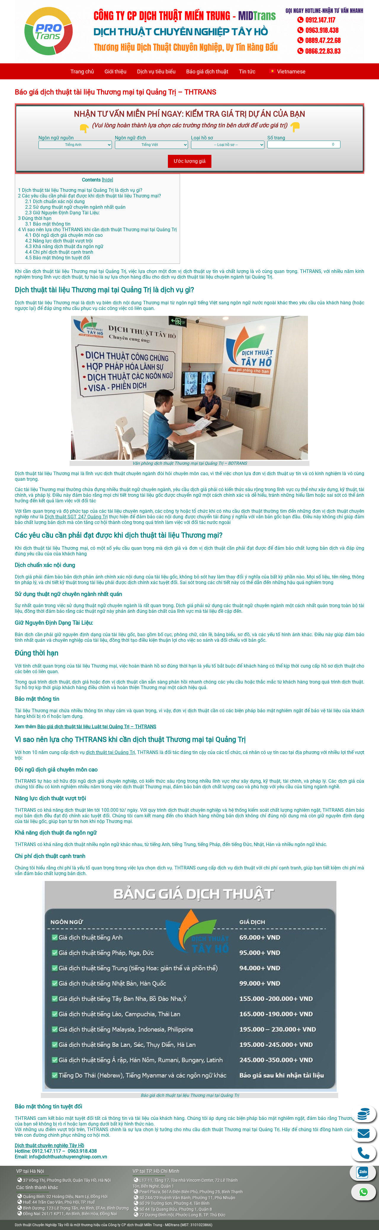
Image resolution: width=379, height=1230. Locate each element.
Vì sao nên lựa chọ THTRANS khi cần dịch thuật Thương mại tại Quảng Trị (97, 229)
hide (107, 180)
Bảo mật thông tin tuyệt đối (57, 258)
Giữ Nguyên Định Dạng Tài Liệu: (62, 213)
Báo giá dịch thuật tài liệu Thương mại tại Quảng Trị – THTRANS (115, 92)
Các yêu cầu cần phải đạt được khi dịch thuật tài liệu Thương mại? (89, 196)
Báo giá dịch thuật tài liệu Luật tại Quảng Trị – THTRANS (96, 726)
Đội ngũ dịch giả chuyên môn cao (64, 235)
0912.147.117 (364, 1153)
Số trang (276, 138)
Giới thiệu (115, 71)
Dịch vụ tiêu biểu (156, 71)
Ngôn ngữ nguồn (56, 138)
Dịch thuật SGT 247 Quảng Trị (76, 517)
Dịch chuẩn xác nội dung (55, 201)
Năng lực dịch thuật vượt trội (59, 241)
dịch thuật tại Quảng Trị (110, 752)
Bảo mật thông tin (47, 224)
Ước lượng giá (189, 161)
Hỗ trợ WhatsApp (364, 1192)
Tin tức (247, 71)
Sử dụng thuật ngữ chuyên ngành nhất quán (75, 207)
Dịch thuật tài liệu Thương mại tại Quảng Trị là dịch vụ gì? (80, 190)
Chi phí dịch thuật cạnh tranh (59, 252)
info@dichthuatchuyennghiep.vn (364, 1133)
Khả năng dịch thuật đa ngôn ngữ (64, 246)
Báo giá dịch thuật (207, 71)
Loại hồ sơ (202, 138)
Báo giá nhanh (364, 1114)
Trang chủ (82, 71)
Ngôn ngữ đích (130, 138)
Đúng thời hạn (35, 218)
